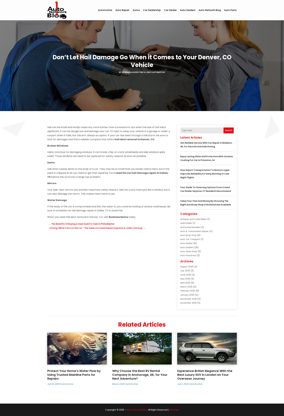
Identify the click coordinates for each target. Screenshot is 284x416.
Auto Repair (122, 10)
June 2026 (185, 274)
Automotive (105, 10)
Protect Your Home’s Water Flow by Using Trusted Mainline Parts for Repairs (74, 375)
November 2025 (188, 302)
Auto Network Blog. (137, 409)
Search (228, 130)
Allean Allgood (130, 72)
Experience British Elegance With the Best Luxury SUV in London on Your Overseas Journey (204, 375)
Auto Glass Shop (188, 251)
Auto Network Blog (210, 10)
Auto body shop (188, 235)
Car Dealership (152, 10)
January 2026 (187, 294)
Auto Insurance (188, 255)
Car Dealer (170, 10)
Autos (136, 10)
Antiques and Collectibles (193, 219)
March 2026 (186, 286)
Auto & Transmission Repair (194, 231)
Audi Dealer (186, 223)
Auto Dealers (187, 10)
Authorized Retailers (190, 227)
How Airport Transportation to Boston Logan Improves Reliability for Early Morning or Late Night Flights (205, 174)
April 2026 (185, 282)
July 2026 (185, 270)
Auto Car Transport (190, 239)
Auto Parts (230, 10)
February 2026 (187, 290)
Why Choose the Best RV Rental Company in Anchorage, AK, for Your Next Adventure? (139, 375)
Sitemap (174, 409)
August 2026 (186, 266)
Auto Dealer (186, 243)
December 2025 (188, 298)
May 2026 (185, 278)
